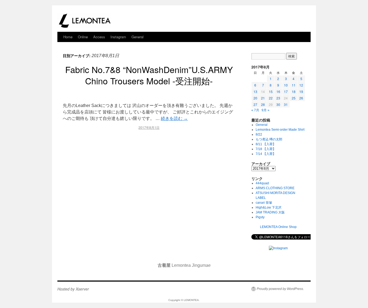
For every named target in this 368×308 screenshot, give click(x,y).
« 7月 (255, 110)
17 (286, 91)
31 (286, 104)
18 (294, 91)
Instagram (118, 36)
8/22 (259, 134)
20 (255, 98)
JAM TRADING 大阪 (270, 212)
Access (99, 36)
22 (271, 98)
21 (263, 98)
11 (294, 85)
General (137, 36)
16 (278, 91)
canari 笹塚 (264, 203)
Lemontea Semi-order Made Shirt (280, 129)
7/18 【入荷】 (266, 149)
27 (255, 104)
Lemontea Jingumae (184, 265)
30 (278, 104)
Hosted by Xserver (73, 289)
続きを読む (174, 118)
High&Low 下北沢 (270, 207)
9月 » (265, 110)
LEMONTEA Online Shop (278, 227)
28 (263, 104)
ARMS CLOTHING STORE (275, 188)
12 (301, 85)
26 (301, 98)
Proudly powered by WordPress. (280, 289)
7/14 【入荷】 (266, 154)
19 (301, 91)
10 (286, 85)
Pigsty (260, 217)
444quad (262, 183)
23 (278, 98)
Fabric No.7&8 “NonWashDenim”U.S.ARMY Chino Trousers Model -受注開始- (149, 75)
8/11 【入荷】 (266, 144)
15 (271, 91)
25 (294, 98)
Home (67, 36)
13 (255, 91)
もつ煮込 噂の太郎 (269, 139)
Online (83, 36)
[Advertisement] (149, 180)
